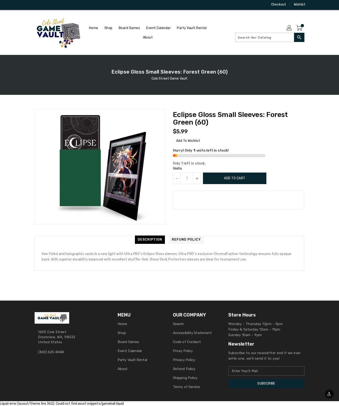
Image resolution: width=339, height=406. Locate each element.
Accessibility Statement (192, 333)
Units (177, 168)
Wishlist (299, 4)
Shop (122, 333)
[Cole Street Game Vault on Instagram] (36, 4)
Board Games (128, 342)
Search (178, 324)
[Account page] (289, 28)
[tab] (150, 240)
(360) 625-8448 (51, 352)
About (123, 369)
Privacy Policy (184, 360)
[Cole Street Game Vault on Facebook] (28, 4)
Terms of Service (186, 387)
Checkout (278, 4)
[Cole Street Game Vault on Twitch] (54, 4)
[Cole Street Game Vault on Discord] (45, 4)
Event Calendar (130, 351)
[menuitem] (93, 28)
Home (122, 324)
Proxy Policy (183, 351)
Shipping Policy (185, 378)
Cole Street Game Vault (169, 79)
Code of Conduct (187, 342)
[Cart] (299, 28)
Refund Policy (184, 369)
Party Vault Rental (132, 360)
